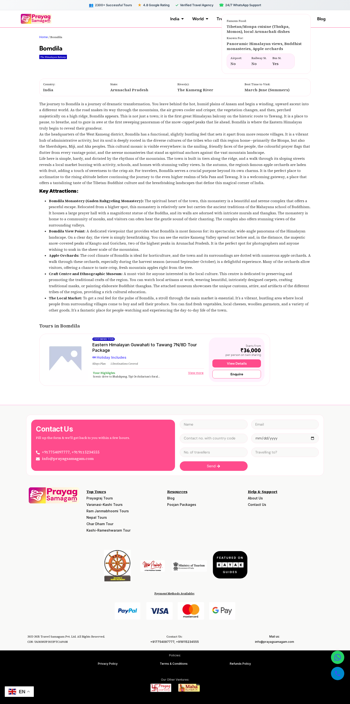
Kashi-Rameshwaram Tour (108, 530)
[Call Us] (337, 673)
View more (196, 373)
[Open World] (207, 19)
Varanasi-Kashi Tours (104, 505)
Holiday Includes (111, 357)
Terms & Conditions (174, 663)
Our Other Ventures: (175, 679)
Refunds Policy (240, 663)
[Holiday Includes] (94, 357)
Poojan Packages (181, 505)
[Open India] (182, 19)
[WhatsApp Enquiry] (337, 657)
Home (43, 37)
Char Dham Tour (99, 524)
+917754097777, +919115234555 (174, 642)
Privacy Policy (108, 663)
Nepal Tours (96, 517)
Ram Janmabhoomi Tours (107, 511)
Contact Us (257, 505)
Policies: (175, 655)
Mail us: (274, 636)
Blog (171, 498)
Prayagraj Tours (99, 498)
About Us (255, 498)
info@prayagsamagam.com (274, 642)
